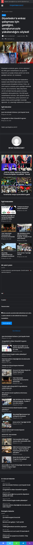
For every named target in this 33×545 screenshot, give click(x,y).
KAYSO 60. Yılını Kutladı (9, 434)
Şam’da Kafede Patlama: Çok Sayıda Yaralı (15, 112)
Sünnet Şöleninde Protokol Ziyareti (13, 430)
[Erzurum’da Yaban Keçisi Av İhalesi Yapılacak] (7, 372)
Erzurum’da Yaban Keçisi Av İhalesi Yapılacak (21, 371)
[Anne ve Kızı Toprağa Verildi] (24, 247)
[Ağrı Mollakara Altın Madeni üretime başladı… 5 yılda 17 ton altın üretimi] (24, 228)
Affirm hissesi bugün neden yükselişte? (14, 354)
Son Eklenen (16, 331)
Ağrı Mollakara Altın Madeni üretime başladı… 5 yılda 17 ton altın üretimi (24, 236)
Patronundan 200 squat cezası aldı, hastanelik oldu (21, 440)
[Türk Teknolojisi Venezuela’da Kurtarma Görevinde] (8, 228)
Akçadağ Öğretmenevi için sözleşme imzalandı (7, 254)
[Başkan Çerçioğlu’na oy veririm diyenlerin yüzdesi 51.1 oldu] (8, 210)
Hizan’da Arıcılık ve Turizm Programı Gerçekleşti (21, 458)
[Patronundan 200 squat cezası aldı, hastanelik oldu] (7, 441)
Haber (11, 11)
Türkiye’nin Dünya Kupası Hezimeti (23, 207)
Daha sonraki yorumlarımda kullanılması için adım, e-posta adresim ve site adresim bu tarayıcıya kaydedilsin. (16, 315)
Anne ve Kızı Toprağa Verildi (24, 253)
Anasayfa (5, 11)
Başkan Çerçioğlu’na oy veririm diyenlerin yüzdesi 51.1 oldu (8, 217)
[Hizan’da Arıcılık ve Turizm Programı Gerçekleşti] (7, 459)
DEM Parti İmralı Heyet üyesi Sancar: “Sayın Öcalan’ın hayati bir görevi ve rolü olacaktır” (22, 449)
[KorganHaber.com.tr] (17, 5)
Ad (2, 293)
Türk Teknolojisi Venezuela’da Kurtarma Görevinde (8, 235)
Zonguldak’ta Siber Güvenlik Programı (13, 118)
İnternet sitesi (5, 306)
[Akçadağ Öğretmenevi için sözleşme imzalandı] (8, 247)
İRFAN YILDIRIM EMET (9, 36)
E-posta (4, 300)
